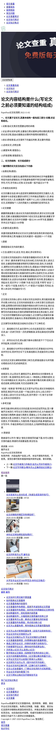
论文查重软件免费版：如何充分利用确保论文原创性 (30, 610)
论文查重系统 (12, 85)
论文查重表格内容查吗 (16, 604)
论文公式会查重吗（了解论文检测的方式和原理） (29, 669)
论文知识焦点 (12, 23)
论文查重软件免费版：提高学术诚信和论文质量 (28, 607)
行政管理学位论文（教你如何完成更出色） (26, 647)
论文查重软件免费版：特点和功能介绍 (24, 622)
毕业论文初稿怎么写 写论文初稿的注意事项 (26, 637)
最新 (3, 592)
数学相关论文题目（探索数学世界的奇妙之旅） (28, 653)
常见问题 (10, 13)
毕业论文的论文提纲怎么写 (18, 634)
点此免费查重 (7, 80)
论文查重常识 (12, 16)
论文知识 (10, 88)
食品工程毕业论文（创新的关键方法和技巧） (27, 643)
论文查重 (10, 698)
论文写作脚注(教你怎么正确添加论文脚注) (32, 467)
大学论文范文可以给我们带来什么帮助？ (25, 659)
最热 (8, 592)
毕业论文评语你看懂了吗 (17, 672)
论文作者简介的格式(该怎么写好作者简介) (32, 464)
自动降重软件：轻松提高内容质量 (22, 613)
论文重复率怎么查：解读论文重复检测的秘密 (27, 619)
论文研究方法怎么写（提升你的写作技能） (26, 662)
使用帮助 (10, 10)
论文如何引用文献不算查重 (18, 597)
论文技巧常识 (12, 20)
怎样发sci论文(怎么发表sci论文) (20, 650)
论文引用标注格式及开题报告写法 (22, 675)
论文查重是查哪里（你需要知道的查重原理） (27, 640)
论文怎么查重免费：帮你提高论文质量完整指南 (28, 626)
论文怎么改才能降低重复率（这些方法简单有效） (29, 631)
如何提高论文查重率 (15, 600)
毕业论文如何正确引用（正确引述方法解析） (27, 665)
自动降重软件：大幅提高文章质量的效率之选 (27, 616)
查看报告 (10, 7)
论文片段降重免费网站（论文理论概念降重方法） (29, 656)
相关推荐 (5, 473)
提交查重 (10, 4)
